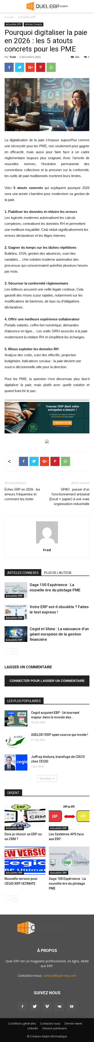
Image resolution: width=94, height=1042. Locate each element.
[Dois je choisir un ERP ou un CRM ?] (25, 816)
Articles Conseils (33, 24)
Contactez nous (50, 1023)
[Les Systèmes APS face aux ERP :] (69, 816)
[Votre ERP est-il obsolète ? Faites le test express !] (16, 612)
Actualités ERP (27, 17)
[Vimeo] (47, 1006)
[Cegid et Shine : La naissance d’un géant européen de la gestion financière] (16, 634)
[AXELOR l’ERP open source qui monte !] (16, 740)
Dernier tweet (73, 1023)
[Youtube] (71, 1006)
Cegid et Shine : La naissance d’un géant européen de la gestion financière (59, 634)
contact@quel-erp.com (59, 975)
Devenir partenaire (54, 1028)
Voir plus (45, 778)
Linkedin (32, 1028)
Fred (13, 57)
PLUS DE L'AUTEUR (57, 573)
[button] (87, 6)
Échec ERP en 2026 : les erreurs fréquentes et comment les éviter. (22, 494)
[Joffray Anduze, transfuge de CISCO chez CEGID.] (16, 762)
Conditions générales (22, 1023)
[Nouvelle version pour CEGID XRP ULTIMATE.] (25, 861)
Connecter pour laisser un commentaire (47, 681)
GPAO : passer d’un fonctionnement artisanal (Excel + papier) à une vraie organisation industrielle (69, 496)
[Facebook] (22, 1006)
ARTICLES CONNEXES (23, 573)
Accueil (9, 17)
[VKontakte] (59, 1006)
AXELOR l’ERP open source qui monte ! (59, 735)
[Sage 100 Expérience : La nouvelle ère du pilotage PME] (16, 590)
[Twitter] (34, 1006)
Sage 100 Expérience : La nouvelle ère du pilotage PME (67, 883)
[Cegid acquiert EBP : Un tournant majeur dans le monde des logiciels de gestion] (16, 718)
